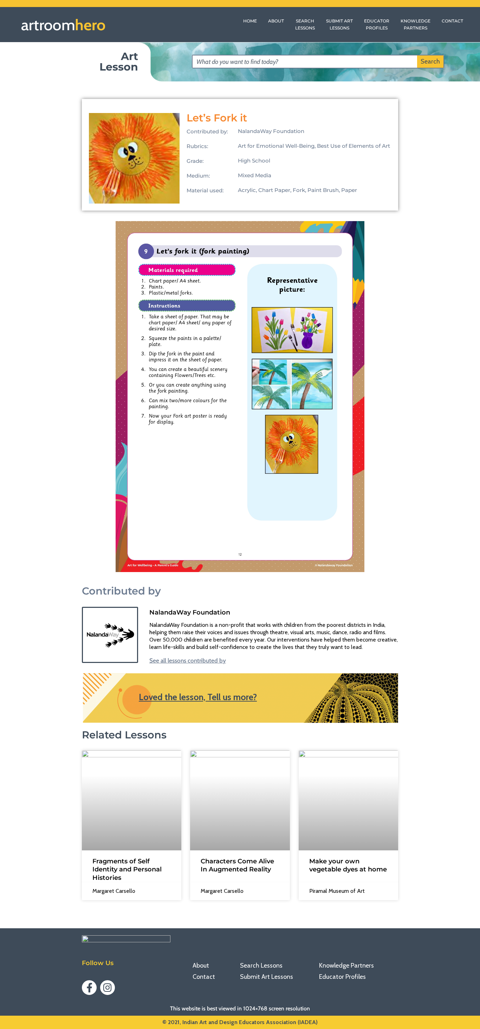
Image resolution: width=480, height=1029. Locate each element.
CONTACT (452, 21)
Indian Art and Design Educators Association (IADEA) (250, 1022)
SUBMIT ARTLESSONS (339, 24)
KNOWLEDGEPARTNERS (415, 24)
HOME (250, 21)
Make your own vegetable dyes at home (348, 865)
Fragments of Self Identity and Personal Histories (127, 869)
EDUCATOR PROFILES (376, 24)
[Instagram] (107, 987)
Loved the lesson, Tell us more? (198, 697)
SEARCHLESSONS (305, 24)
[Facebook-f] (89, 987)
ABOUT (276, 21)
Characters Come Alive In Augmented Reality (237, 865)
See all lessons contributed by (187, 661)
